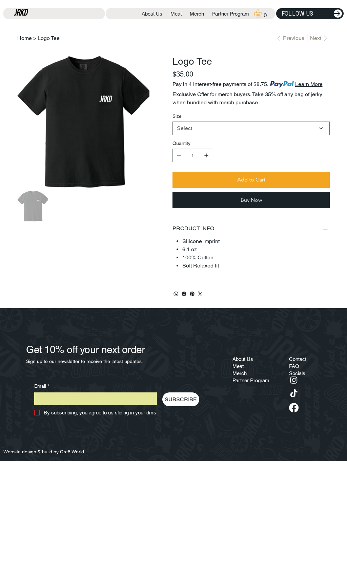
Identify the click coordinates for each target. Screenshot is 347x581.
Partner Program (250, 380)
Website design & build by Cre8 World (43, 451)
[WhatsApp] (175, 293)
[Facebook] (184, 293)
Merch (239, 373)
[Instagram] (294, 380)
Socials (297, 373)
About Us (242, 359)
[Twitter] (200, 293)
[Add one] (206, 155)
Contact (297, 359)
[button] (262, 13)
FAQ (294, 366)
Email (41, 386)
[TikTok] (294, 394)
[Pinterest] (192, 293)
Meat (238, 366)
